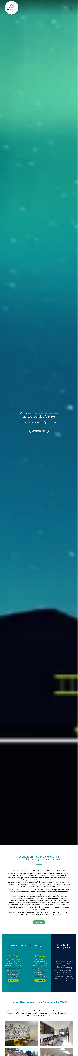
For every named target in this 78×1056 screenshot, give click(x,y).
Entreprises (40, 956)
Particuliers (13, 956)
